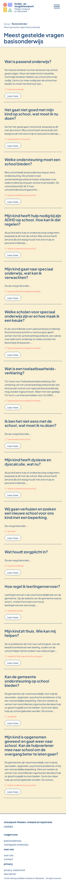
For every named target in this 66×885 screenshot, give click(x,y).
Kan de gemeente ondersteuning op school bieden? (27, 680)
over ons (9, 855)
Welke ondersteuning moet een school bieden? (32, 161)
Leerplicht (11, 656)
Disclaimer (10, 873)
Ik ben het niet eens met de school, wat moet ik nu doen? (30, 423)
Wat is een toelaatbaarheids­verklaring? (30, 370)
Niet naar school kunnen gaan (30, 656)
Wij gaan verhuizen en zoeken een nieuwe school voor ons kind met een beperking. (30, 513)
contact (8, 826)
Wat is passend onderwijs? (28, 61)
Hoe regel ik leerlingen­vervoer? (32, 586)
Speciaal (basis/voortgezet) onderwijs (24, 291)
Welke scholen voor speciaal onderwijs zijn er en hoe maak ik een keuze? (32, 316)
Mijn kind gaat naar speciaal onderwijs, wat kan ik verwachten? (29, 273)
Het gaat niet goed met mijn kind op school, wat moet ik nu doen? (31, 113)
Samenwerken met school (18, 138)
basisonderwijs (12, 840)
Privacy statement (14, 870)
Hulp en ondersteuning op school (21, 195)
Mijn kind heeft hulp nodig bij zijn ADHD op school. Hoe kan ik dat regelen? (33, 219)
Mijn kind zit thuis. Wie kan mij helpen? (30, 633)
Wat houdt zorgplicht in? (26, 552)
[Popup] (56, 7)
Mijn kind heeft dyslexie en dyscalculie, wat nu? (28, 461)
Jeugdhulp (12, 716)
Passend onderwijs (15, 89)
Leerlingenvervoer (15, 610)
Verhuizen (11, 531)
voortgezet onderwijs (16, 844)
